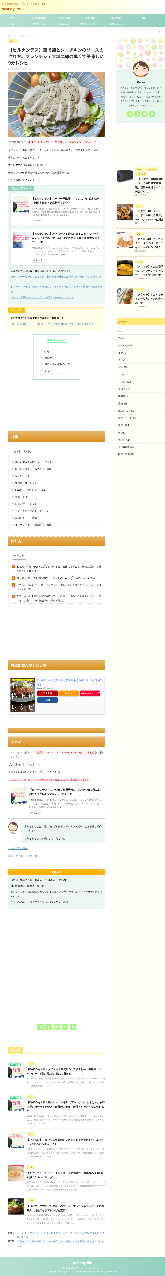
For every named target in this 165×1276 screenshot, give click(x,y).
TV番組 (142, 17)
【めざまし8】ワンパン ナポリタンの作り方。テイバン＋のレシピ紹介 (149, 243)
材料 (46, 351)
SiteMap (64, 24)
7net (47, 700)
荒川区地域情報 (38, 17)
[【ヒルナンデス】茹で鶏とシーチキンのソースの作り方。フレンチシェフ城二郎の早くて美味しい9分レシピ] (65, 1027)
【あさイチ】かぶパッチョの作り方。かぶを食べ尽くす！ (149, 298)
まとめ (47, 370)
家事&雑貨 (90, 17)
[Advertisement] (56, 405)
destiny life (13, 9)
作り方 (47, 358)
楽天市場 (47, 693)
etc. (13, 24)
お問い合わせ (116, 24)
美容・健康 (64, 17)
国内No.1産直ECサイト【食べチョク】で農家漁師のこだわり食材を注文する (52, 323)
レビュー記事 (116, 17)
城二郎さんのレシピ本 (56, 364)
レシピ (14, 1041)
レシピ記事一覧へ (18, 848)
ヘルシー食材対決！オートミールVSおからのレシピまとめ (42, 297)
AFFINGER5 (112, 1271)
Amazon (69, 693)
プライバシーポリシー (90, 24)
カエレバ (49, 688)
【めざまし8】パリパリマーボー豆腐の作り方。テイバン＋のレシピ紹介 (149, 215)
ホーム (13, 17)
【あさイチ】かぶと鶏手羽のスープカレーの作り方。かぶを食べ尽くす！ (149, 271)
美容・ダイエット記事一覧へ (24, 855)
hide (63, 340)
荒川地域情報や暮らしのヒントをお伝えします (82, 1268)
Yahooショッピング (90, 693)
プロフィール (39, 24)
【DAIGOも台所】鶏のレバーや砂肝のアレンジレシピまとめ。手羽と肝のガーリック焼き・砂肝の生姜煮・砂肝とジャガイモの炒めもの (66, 1107)
